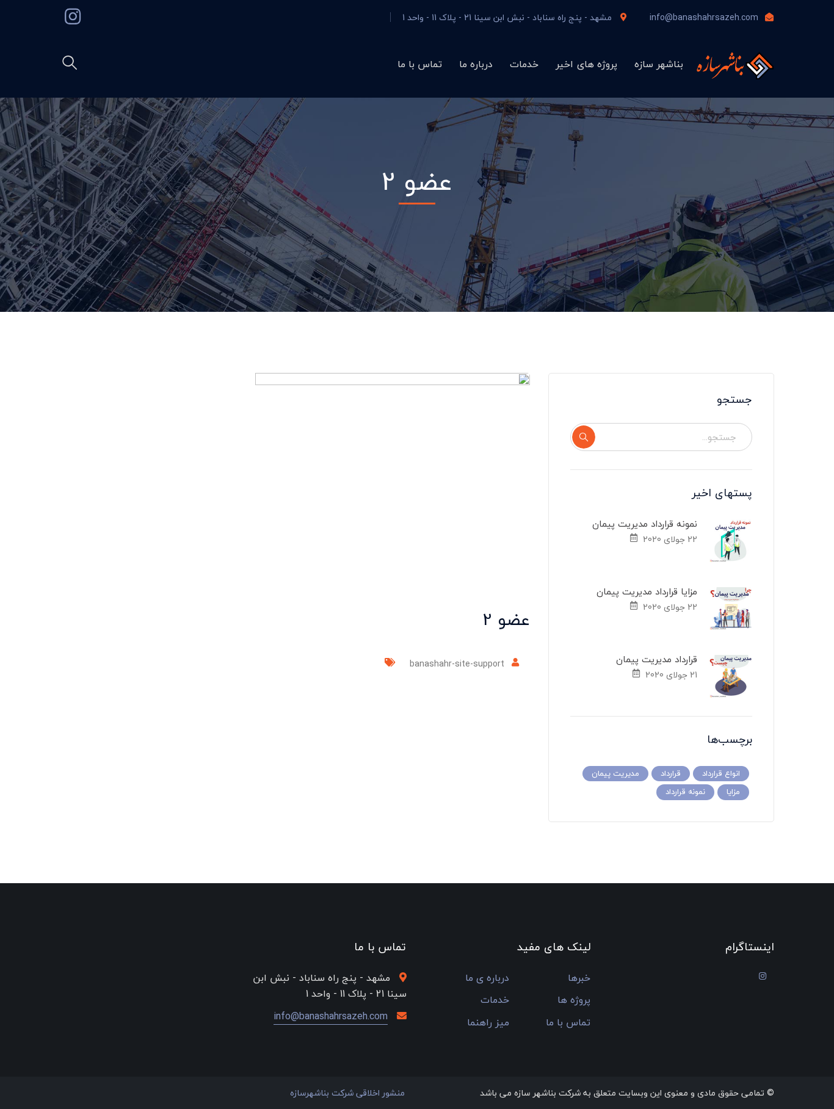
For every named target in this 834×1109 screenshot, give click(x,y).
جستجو (583, 437)
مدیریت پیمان (615, 773)
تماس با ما (568, 1022)
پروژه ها (573, 1000)
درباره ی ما (487, 978)
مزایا (733, 791)
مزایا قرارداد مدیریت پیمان (646, 591)
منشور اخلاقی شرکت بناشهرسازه (347, 1092)
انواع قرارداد (721, 773)
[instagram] (762, 976)
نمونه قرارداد (685, 791)
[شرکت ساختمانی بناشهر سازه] (733, 65)
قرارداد (671, 773)
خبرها (579, 978)
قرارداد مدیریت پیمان (656, 659)
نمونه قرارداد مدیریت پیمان (644, 524)
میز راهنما (488, 1022)
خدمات (494, 1000)
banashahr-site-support (457, 663)
